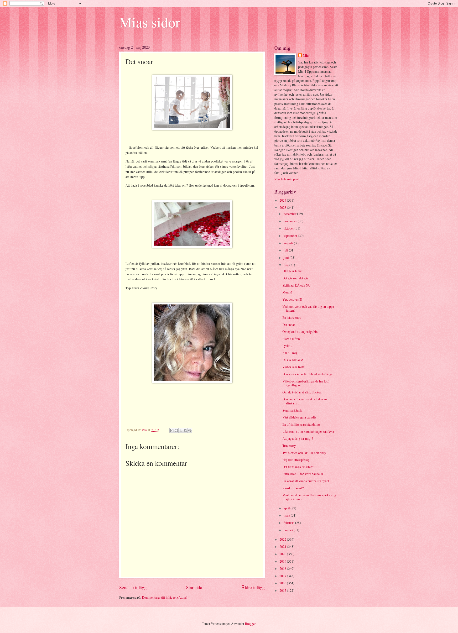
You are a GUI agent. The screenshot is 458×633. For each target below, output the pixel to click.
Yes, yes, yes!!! (292, 299)
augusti (289, 243)
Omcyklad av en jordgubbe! (300, 331)
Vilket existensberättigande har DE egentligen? (305, 383)
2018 (283, 568)
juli (286, 250)
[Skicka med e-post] (171, 430)
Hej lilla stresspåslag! (296, 459)
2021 (283, 546)
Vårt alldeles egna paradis (299, 417)
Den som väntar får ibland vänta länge (307, 374)
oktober (289, 228)
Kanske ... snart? (293, 488)
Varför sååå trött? (293, 367)
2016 (283, 583)
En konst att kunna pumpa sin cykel (305, 481)
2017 (283, 576)
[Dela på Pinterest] (189, 430)
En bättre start (291, 317)
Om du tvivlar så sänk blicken (302, 392)
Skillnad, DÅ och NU (296, 285)
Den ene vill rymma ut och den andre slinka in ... (306, 401)
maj (286, 265)
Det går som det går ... (296, 278)
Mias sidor (149, 21)
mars (287, 515)
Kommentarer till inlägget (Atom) (164, 597)
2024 (283, 200)
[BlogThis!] (176, 430)
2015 (283, 590)
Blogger (250, 623)
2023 (283, 207)
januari (289, 530)
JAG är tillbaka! (292, 360)
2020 (283, 554)
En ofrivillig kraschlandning (301, 424)
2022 (283, 539)
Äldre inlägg (253, 587)
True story (289, 445)
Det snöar (288, 324)
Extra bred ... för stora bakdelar (302, 473)
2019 (283, 561)
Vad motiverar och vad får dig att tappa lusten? (308, 308)
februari (289, 522)
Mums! (287, 292)
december (290, 213)
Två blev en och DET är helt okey (304, 452)
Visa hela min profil (287, 179)
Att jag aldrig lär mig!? (297, 438)
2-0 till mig (289, 353)
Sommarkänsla (292, 410)
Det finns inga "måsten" (298, 467)
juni (287, 257)
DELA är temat (292, 271)
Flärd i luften (291, 338)
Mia (306, 55)
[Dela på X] (180, 430)
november (291, 221)
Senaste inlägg (133, 587)
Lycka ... (287, 345)
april (287, 508)
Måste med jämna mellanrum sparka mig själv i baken (309, 497)
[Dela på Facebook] (185, 430)
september (291, 235)
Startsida (194, 587)
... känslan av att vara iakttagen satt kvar (308, 431)
